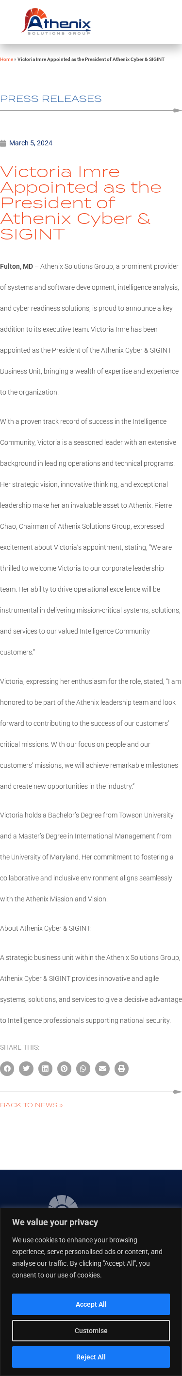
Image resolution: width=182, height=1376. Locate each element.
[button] (7, 1068)
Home (6, 59)
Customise (91, 1331)
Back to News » (31, 1105)
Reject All (91, 1357)
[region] (91, 1292)
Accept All (91, 1304)
